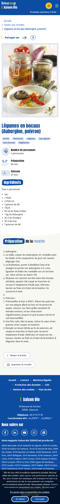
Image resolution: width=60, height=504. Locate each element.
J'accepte (39, 499)
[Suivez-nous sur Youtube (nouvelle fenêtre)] (24, 432)
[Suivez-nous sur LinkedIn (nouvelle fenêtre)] (14, 432)
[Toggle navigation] (56, 6)
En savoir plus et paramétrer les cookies (30, 492)
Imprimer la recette (21, 364)
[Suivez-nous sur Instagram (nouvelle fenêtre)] (34, 432)
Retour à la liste (18, 355)
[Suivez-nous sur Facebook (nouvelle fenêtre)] (5, 432)
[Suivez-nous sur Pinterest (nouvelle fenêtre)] (43, 432)
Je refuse (20, 499)
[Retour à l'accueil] (9, 3)
